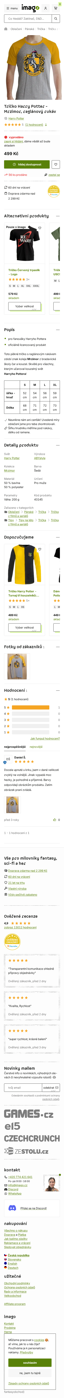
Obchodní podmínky (17, 1283)
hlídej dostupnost (29, 164)
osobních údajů (50, 1099)
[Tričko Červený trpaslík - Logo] (24, 269)
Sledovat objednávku (17, 1247)
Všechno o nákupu (15, 1230)
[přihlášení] (45, 8)
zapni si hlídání (13, 141)
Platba (22, 1234)
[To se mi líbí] (55, 820)
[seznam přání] (56, 164)
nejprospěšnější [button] (15, 746)
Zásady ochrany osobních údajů (28, 1383)
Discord (13, 1189)
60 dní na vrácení (19, 876)
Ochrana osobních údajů (19, 1287)
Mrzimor (9, 470)
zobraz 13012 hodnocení (20, 927)
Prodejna (10, 1327)
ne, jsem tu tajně (29, 1373)
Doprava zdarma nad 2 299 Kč (27, 870)
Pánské (29, 29)
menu (14, 8)
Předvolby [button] (26, 1352)
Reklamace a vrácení (17, 1243)
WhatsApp (15, 1193)
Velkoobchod (12, 1295)
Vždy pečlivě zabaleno (22, 894)
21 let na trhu (16, 882)
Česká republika (18, 1255)
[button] (32, 216)
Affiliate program (15, 1304)
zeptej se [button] (54, 174)
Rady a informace (15, 1291)
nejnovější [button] (36, 746)
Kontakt (9, 1323)
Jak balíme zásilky (15, 1238)
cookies (39, 1340)
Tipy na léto (26, 520)
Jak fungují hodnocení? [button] (45, 738)
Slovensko (14, 1259)
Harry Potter (16, 118)
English (12, 1263)
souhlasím (30, 1362)
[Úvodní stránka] (6, 29)
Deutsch (13, 1267)
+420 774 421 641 (20, 1177)
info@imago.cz (17, 1185)
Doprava (9, 1234)
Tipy (11, 520)
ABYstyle (39, 458)
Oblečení (16, 29)
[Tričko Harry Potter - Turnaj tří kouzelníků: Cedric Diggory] (24, 590)
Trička (41, 29)
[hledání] (56, 18)
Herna (8, 1332)
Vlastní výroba (17, 888)
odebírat (48, 1087)
